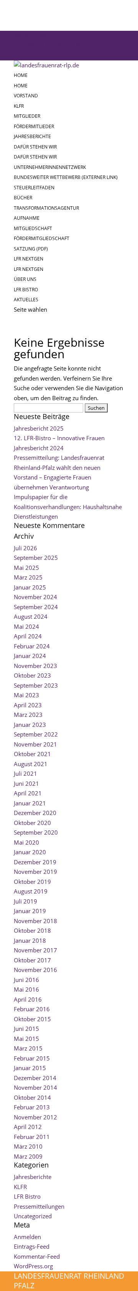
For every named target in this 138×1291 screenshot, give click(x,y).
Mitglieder (27, 116)
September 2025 (36, 557)
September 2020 (36, 832)
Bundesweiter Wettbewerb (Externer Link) (66, 177)
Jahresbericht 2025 (39, 428)
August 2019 (31, 891)
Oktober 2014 (32, 1097)
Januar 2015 (30, 1068)
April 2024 (28, 636)
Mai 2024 (26, 626)
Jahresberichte (32, 136)
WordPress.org (33, 1266)
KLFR (19, 106)
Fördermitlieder (34, 126)
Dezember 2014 (35, 1078)
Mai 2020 (26, 842)
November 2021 (35, 744)
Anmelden (27, 1237)
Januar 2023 (30, 724)
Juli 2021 (25, 773)
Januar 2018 (30, 940)
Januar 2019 (30, 911)
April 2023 (28, 705)
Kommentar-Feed (37, 1256)
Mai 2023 (26, 695)
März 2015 (28, 1048)
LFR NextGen (28, 259)
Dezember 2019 (35, 862)
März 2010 (28, 1146)
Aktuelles (26, 299)
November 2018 (35, 921)
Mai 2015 (26, 1038)
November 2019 (35, 871)
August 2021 (31, 764)
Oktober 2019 (32, 881)
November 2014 (35, 1087)
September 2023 (36, 685)
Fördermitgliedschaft (41, 238)
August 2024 (31, 616)
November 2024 (35, 597)
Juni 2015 (26, 1028)
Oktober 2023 (32, 675)
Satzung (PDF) (31, 249)
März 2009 (28, 1156)
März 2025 (28, 577)
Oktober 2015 (32, 1019)
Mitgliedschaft (33, 228)
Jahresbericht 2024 (39, 448)
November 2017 (35, 950)
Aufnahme (26, 218)
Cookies (26, 55)
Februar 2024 (32, 646)
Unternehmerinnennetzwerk (50, 167)
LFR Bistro (26, 289)
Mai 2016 (26, 989)
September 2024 (36, 607)
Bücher (23, 197)
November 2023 (35, 666)
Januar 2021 (30, 803)
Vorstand (26, 95)
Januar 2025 (30, 587)
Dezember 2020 (35, 813)
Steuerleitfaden (34, 187)
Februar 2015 (32, 1058)
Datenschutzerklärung (50, 45)
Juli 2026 (25, 548)
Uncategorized (33, 1216)
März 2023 (28, 714)
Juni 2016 (26, 980)
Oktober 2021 (32, 754)
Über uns (25, 279)
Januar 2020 (30, 852)
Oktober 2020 (32, 823)
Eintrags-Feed (31, 1246)
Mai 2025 (26, 567)
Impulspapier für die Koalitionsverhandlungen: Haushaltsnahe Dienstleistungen (68, 506)
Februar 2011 (32, 1137)
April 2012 (28, 1127)
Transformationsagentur (46, 208)
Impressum (30, 35)
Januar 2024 (30, 656)
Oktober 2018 (32, 930)
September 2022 (36, 734)
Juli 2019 (25, 901)
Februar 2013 (32, 1107)
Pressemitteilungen (39, 1206)
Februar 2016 (32, 1009)
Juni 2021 (26, 783)
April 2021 (28, 793)
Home (21, 75)
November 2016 (35, 970)
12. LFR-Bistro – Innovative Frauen (59, 438)
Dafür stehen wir (35, 147)
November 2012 (35, 1117)
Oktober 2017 (32, 960)
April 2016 (28, 999)
